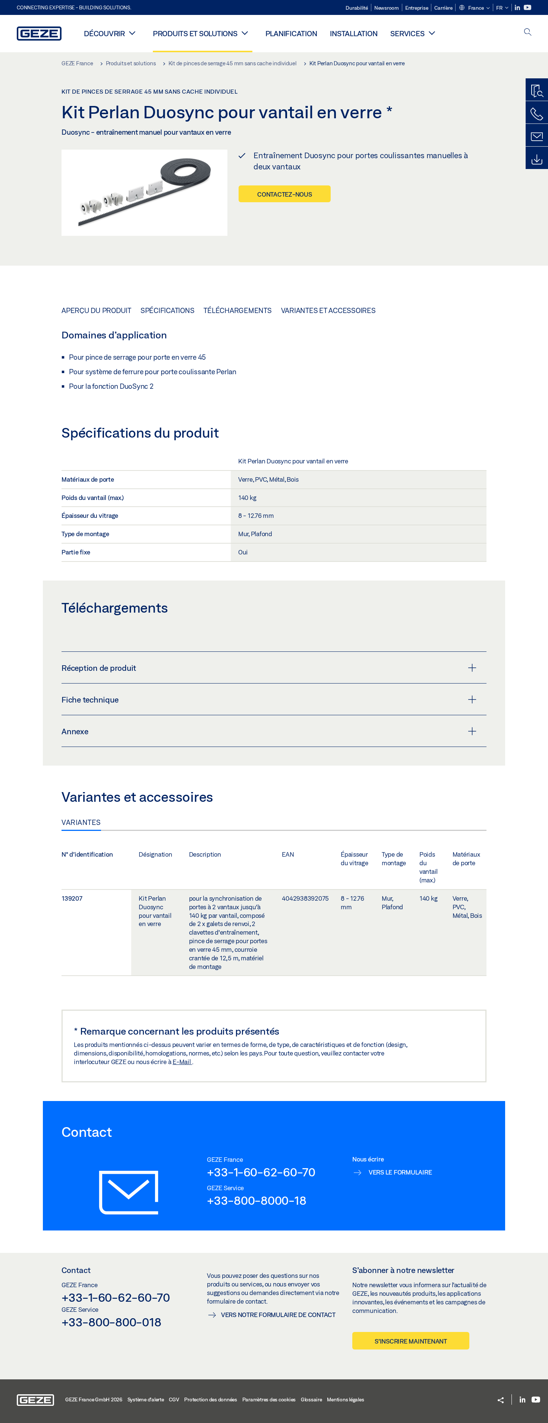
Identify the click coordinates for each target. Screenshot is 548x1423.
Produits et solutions (195, 33)
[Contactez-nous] (537, 114)
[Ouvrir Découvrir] (132, 33)
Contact (76, 1270)
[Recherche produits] (537, 91)
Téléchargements (237, 310)
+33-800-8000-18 (256, 1200)
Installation (353, 33)
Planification (291, 33)
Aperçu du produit (96, 310)
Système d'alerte (145, 1399)
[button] (474, 8)
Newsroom (386, 8)
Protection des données (210, 1399)
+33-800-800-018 (111, 1322)
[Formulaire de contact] (537, 137)
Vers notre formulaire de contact (278, 1314)
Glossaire (311, 1399)
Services (407, 33)
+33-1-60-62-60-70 (261, 1172)
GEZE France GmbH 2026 (93, 1399)
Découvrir (104, 33)
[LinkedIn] (518, 7)
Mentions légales (345, 1399)
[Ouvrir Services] (431, 33)
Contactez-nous (284, 194)
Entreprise (416, 8)
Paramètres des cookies (269, 1399)
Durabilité (357, 8)
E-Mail (182, 1061)
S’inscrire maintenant (411, 1341)
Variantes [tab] (81, 822)
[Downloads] (537, 160)
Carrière (443, 8)
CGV (174, 1399)
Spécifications (168, 310)
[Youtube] (527, 7)
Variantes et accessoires (328, 310)
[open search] (528, 32)
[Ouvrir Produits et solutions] (244, 33)
